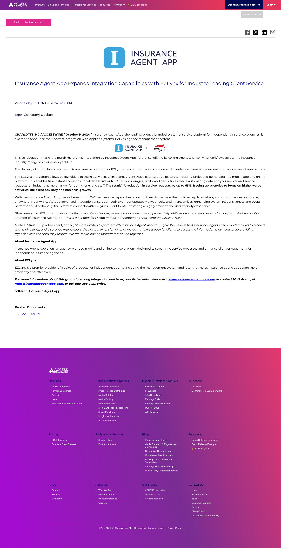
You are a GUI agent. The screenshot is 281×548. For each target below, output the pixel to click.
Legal (54, 399)
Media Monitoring (107, 403)
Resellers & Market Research (67, 403)
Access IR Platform (155, 386)
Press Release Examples (204, 444)
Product (56, 490)
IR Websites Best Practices (159, 455)
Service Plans (105, 440)
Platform (56, 494)
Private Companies (61, 390)
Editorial (196, 507)
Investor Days (152, 407)
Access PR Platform (108, 386)
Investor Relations (107, 498)
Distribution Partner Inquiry (205, 515)
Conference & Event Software (207, 390)
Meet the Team (106, 494)
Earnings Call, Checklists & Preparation (158, 460)
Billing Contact (199, 511)
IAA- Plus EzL (31, 314)
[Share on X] (255, 32)
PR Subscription (60, 440)
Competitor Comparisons (158, 451)
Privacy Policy (174, 528)
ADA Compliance (153, 395)
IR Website (150, 390)
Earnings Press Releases (158, 403)
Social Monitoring (107, 412)
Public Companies (61, 386)
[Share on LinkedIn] (264, 32)
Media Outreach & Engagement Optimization (161, 445)
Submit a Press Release (242, 4)
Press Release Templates (205, 440)
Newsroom (119, 4)
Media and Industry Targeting (113, 407)
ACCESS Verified (107, 420)
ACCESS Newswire (155, 490)
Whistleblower (152, 412)
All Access (197, 386)
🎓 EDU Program (200, 448)
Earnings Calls (152, 399)
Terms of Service (156, 528)
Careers (102, 503)
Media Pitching (106, 399)
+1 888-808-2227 (201, 494)
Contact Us (249, 14)
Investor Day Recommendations (161, 470)
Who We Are (104, 490)
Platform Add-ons (107, 444)
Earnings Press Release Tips (160, 466)
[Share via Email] (272, 32)
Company (57, 498)
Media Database (106, 395)
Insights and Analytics (109, 416)
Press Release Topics (156, 440)
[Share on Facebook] (247, 32)
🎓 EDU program (137, 4)
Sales (194, 498)
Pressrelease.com (154, 498)
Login (270, 4)
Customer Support (201, 503)
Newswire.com (152, 494)
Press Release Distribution (112, 390)
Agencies (56, 395)
